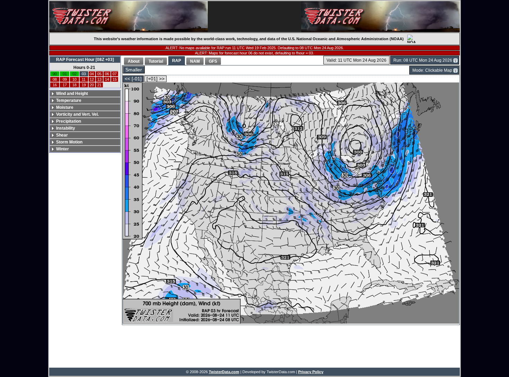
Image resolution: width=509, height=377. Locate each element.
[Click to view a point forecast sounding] (290, 203)
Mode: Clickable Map (432, 70)
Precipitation (68, 121)
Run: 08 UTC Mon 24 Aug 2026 (422, 60)
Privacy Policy (310, 372)
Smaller (133, 69)
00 (55, 74)
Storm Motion (69, 142)
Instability (65, 128)
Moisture (64, 107)
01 (65, 74)
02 (74, 74)
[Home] (128, 16)
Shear (62, 135)
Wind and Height (72, 93)
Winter (62, 149)
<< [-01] (133, 78)
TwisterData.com (224, 372)
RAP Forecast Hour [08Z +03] (85, 59)
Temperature (68, 100)
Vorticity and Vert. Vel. (77, 114)
